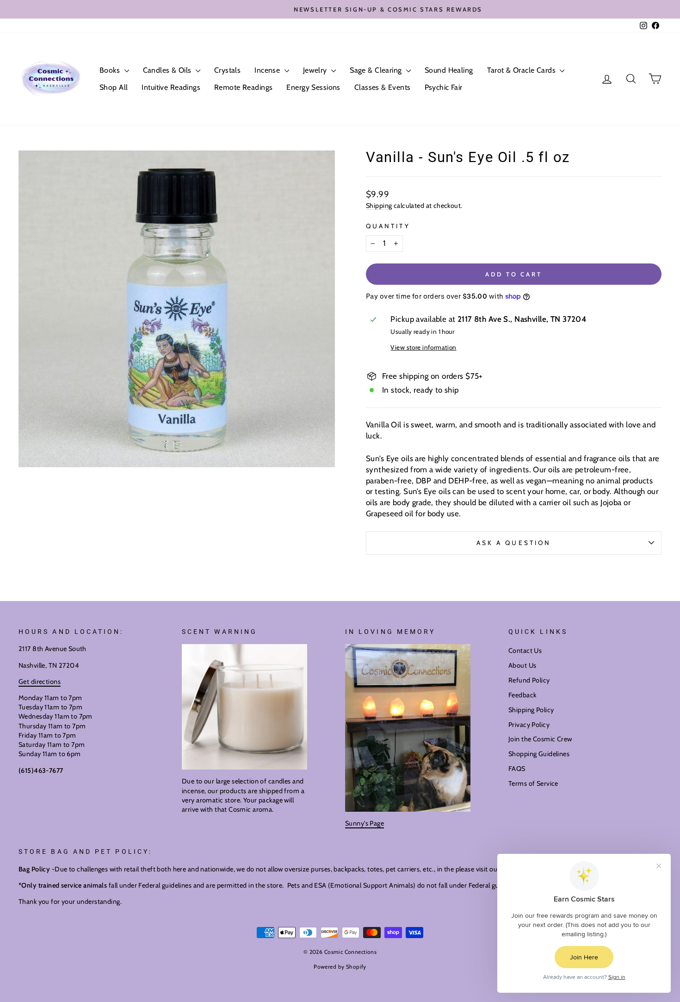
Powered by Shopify (340, 966)
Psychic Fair (444, 87)
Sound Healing (449, 70)
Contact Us (525, 650)
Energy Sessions (313, 87)
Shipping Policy (531, 710)
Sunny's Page (364, 823)
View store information (423, 347)
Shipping (379, 205)
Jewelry (316, 70)
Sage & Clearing (377, 70)
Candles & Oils (168, 70)
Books (110, 70)
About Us (522, 665)
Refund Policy (529, 680)
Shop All (113, 87)
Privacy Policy (529, 724)
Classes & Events (382, 87)
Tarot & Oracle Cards (522, 70)
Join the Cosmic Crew (540, 739)
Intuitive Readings (171, 87)
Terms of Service (533, 783)
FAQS (516, 768)
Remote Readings (243, 87)
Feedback (522, 695)
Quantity (388, 226)
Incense (268, 70)
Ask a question (513, 542)
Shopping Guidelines (538, 754)
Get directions (40, 681)
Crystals (227, 70)
